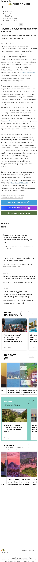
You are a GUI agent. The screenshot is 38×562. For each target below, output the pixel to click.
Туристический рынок (9, 198)
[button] (29, 313)
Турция (20, 198)
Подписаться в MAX (17, 208)
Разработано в (22, 558)
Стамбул (12, 121)
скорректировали (27, 73)
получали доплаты (19, 183)
